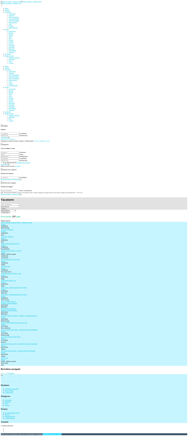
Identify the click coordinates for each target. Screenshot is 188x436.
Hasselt (11, 40)
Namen (11, 26)
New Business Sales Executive (10, 259)
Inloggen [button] (18, 166)
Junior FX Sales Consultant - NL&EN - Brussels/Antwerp (19, 316)
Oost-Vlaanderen (14, 17)
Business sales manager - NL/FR (11, 251)
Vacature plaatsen (14, 57)
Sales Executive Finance (8, 301)
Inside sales (4, 358)
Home (7, 8)
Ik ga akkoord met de (16, 162)
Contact (11, 63)
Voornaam (22, 152)
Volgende (11, 373)
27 (7, 373)
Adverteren (8, 400)
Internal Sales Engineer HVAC (10, 243)
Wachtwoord (23, 135)
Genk (10, 36)
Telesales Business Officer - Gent (11, 273)
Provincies (8, 12)
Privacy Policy (9, 390)
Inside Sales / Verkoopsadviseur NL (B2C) (14, 287)
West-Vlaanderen (14, 21)
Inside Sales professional (8, 309)
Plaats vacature (9, 56)
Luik (10, 24)
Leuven (11, 43)
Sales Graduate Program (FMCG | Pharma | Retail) (16, 222)
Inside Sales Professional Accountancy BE (14, 323)
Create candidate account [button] (42, 141)
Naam (21, 154)
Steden (7, 29)
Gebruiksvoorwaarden (12, 389)
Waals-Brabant (13, 28)
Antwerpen (12, 14)
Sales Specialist (5, 266)
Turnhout (11, 52)
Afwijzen (48, 434)
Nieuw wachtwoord (25, 190)
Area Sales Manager (7, 229)
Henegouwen (13, 22)
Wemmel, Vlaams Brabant (9, 303)
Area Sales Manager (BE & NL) (11, 337)
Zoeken (7, 10)
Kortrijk (11, 42)
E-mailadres (23, 133)
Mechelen (12, 45)
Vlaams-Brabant (14, 19)
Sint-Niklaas (12, 50)
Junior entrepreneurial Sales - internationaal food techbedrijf (19, 330)
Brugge (11, 33)
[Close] (1, 5)
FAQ (10, 61)
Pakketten (12, 59)
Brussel (11, 35)
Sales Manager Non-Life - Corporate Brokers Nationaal (18, 351)
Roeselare (12, 49)
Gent (10, 38)
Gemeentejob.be (10, 418)
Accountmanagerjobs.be (12, 413)
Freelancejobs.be (10, 416)
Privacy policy (56, 434)
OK (44, 434)
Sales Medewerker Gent (8, 280)
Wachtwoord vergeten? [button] (8, 139)
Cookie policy (9, 392)
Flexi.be (7, 414)
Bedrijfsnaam (23, 156)
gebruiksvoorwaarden (23, 162)
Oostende (11, 47)
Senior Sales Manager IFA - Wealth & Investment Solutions (19, 344)
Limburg (11, 15)
